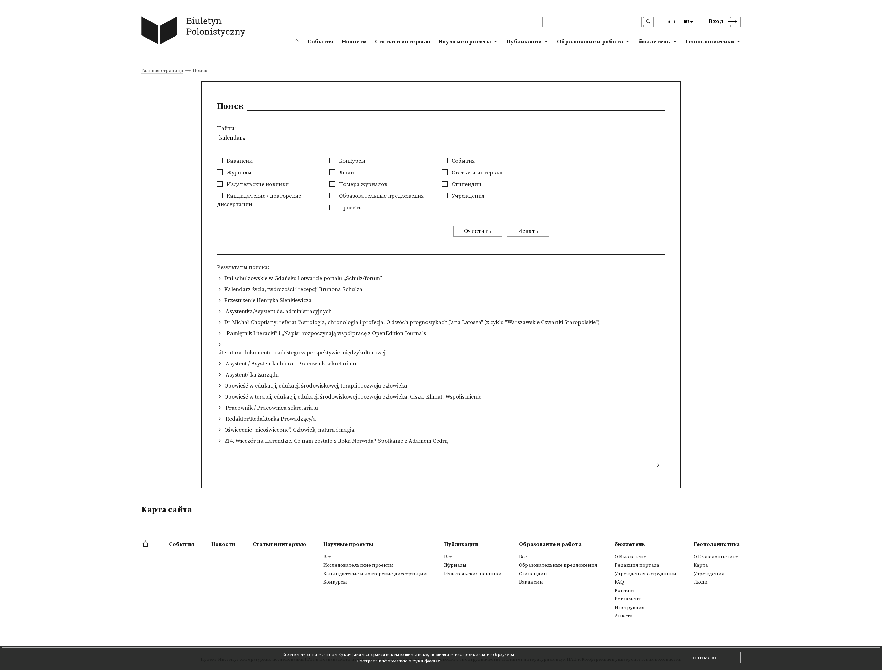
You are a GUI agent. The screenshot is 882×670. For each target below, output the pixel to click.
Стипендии (465, 184)
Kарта (701, 565)
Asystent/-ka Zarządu (251, 374)
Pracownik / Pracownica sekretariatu (271, 407)
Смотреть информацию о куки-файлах (398, 661)
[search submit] (648, 22)
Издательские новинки (257, 184)
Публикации (524, 41)
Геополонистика (709, 41)
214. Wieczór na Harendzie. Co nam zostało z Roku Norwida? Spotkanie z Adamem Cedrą (336, 440)
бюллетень (654, 41)
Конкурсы (351, 160)
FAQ (619, 582)
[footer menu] (146, 544)
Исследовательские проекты (358, 565)
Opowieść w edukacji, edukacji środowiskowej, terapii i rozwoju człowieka (315, 385)
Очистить (477, 231)
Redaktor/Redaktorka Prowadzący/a (270, 418)
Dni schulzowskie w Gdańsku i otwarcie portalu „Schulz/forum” (303, 278)
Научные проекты (464, 41)
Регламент (628, 599)
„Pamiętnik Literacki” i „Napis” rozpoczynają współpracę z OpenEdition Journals (325, 333)
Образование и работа (590, 41)
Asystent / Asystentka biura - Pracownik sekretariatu (290, 363)
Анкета (624, 616)
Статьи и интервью (402, 41)
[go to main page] (194, 31)
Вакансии (239, 160)
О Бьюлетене (630, 557)
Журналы (238, 172)
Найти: (226, 128)
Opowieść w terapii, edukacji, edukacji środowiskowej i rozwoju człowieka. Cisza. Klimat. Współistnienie (352, 396)
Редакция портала (637, 565)
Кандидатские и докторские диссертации (375, 574)
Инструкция (630, 608)
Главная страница (162, 71)
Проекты (350, 207)
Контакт (625, 591)
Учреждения (467, 196)
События (321, 41)
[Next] (653, 465)
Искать (528, 231)
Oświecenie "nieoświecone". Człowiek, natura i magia (289, 429)
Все (327, 557)
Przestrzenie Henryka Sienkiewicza (268, 300)
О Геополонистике (716, 557)
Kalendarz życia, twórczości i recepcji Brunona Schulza (293, 289)
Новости (354, 41)
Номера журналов (362, 184)
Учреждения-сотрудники (645, 574)
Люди (346, 172)
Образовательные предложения (381, 196)
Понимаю (702, 657)
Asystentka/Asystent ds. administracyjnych (278, 311)
